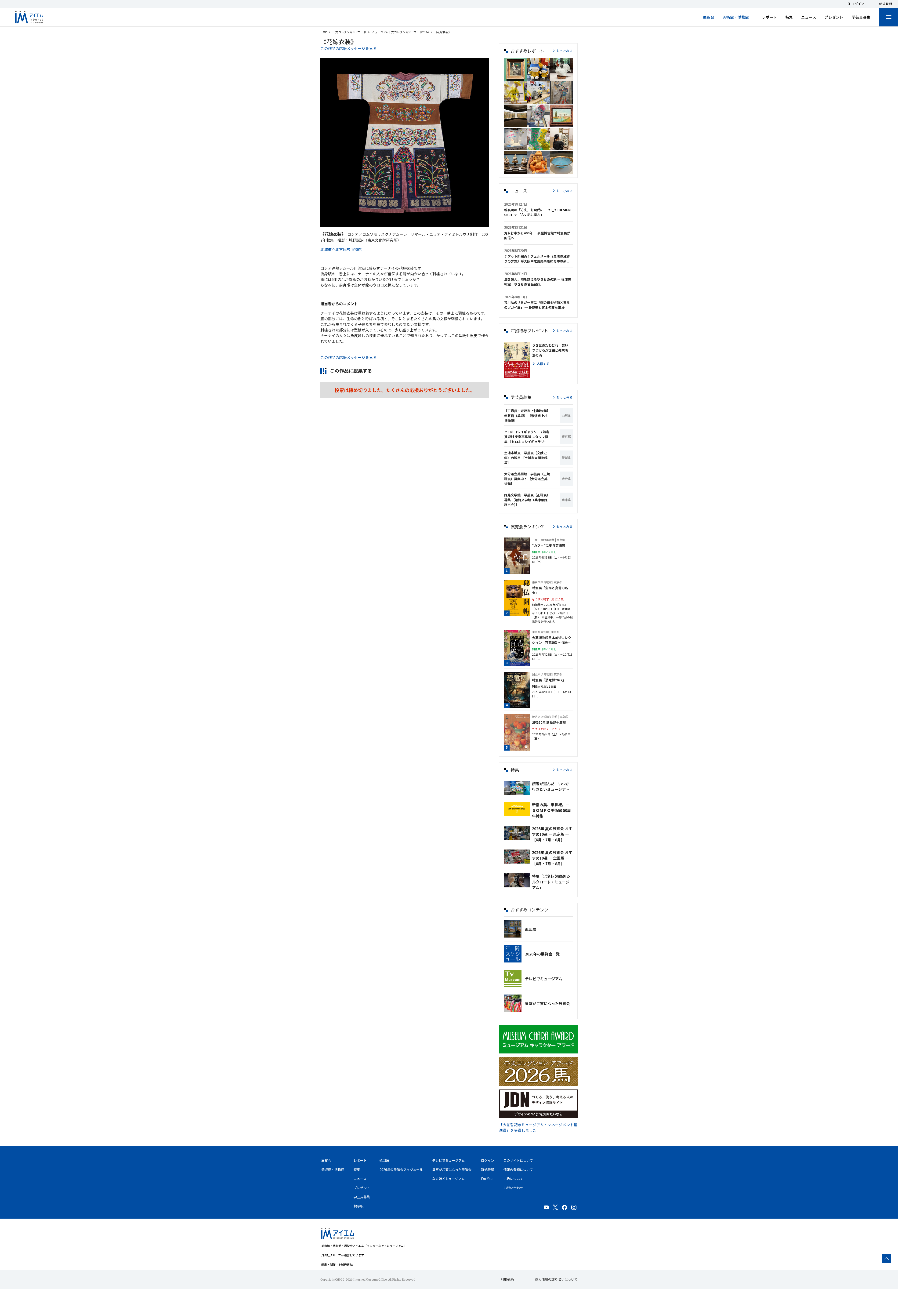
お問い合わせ (513, 1187)
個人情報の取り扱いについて (556, 1279)
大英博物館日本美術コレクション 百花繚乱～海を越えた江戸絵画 (551, 640)
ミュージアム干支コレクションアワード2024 (400, 32)
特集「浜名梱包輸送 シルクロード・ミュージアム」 (551, 881)
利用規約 (507, 1279)
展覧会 (708, 17)
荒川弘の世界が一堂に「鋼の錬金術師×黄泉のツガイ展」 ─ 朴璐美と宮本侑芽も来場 (537, 305)
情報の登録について (518, 1169)
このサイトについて (518, 1160)
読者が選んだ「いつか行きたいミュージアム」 (552, 786)
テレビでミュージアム (543, 978)
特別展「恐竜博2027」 (549, 680)
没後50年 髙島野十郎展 (549, 722)
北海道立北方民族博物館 (341, 249)
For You (486, 1178)
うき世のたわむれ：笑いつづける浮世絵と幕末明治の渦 (550, 350)
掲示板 (358, 1206)
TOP (324, 32)
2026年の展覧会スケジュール (401, 1169)
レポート (769, 17)
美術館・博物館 (736, 17)
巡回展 (530, 929)
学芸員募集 (861, 17)
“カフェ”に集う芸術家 (548, 545)
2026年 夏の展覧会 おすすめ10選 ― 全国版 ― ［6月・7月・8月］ (552, 858)
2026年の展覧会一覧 (542, 954)
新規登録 (487, 1169)
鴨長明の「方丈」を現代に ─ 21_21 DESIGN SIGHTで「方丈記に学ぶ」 (537, 212)
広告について (513, 1178)
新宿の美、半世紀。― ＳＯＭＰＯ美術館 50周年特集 (551, 810)
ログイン (487, 1160)
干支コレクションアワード (349, 32)
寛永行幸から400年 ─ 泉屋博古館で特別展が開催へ (537, 235)
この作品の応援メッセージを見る (348, 48)
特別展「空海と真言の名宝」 (550, 590)
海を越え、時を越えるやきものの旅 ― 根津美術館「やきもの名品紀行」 (537, 282)
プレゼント (834, 17)
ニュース (808, 17)
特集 (789, 17)
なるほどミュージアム (448, 1178)
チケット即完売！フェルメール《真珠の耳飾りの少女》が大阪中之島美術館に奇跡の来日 (537, 258)
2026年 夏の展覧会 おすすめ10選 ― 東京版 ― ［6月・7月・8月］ (552, 834)
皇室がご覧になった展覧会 (547, 1003)
